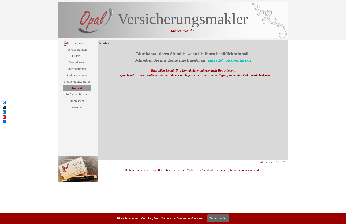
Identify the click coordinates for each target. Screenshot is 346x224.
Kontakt (77, 88)
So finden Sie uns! (77, 94)
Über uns (77, 43)
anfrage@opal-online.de (229, 60)
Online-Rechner (77, 75)
